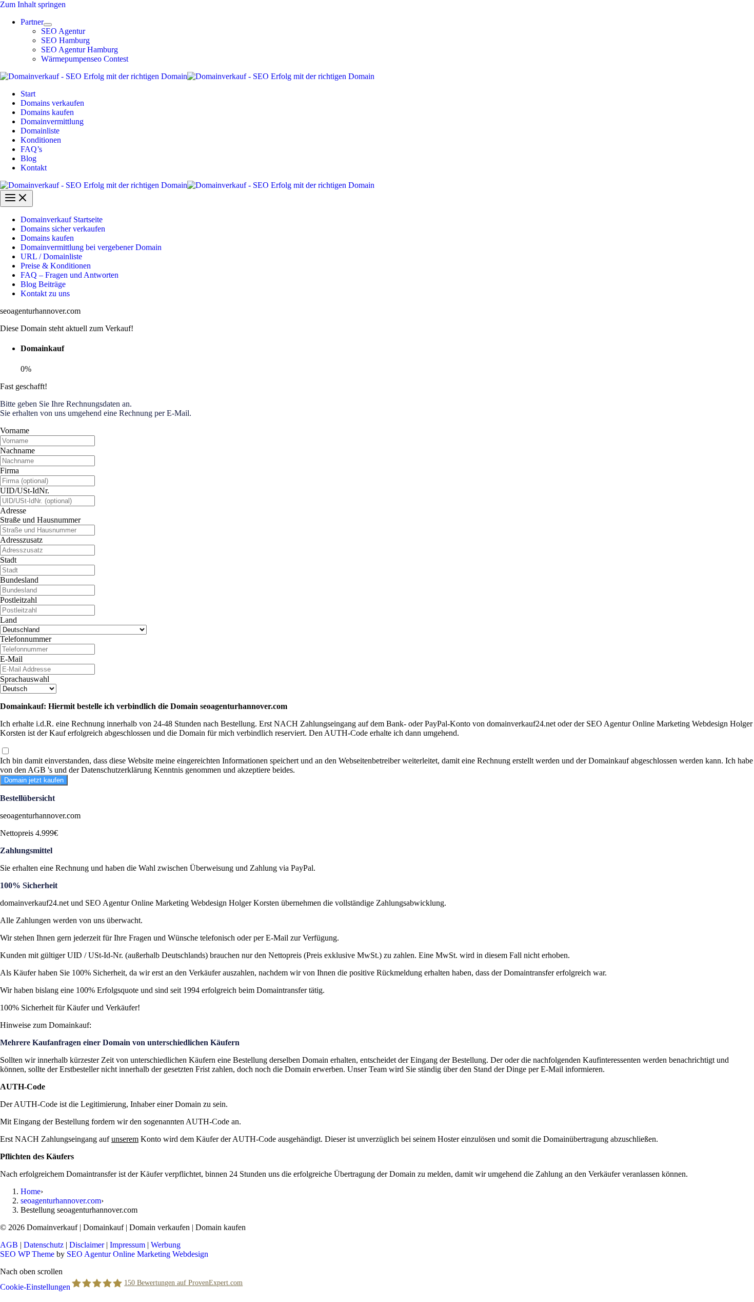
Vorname (14, 430)
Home (31, 1191)
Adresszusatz (21, 539)
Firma (9, 470)
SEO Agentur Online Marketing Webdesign (137, 1254)
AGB (9, 1244)
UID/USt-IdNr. (24, 490)
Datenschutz (44, 1244)
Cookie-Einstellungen (35, 1286)
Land (8, 620)
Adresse (13, 510)
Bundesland (19, 580)
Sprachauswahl (24, 679)
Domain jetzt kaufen (34, 780)
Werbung (166, 1244)
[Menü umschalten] (48, 24)
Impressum (127, 1244)
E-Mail (11, 659)
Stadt (8, 560)
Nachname (17, 450)
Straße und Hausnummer (40, 519)
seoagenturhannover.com (61, 1200)
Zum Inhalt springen (33, 4)
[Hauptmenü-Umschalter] (16, 198)
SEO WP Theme (27, 1254)
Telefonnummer (25, 639)
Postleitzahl (18, 600)
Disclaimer (86, 1244)
